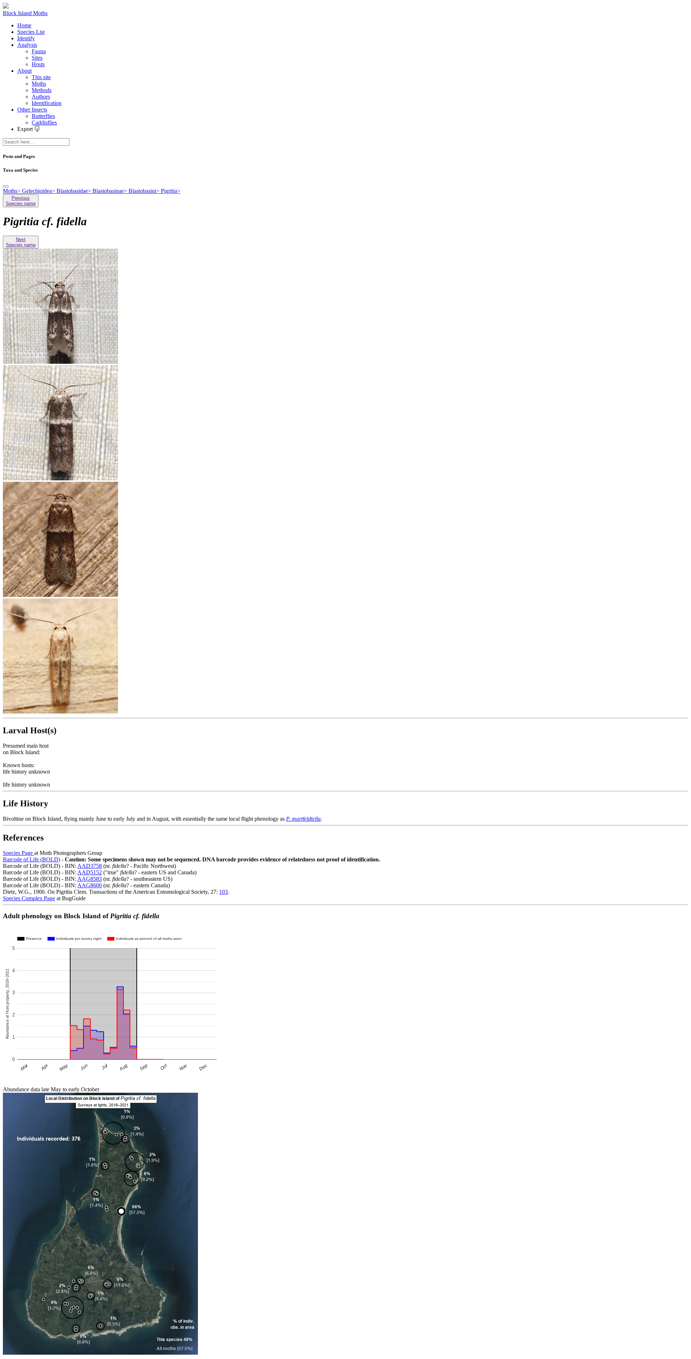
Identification (47, 103)
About (24, 71)
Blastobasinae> (110, 191)
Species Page (18, 853)
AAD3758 (89, 866)
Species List (31, 32)
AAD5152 (89, 872)
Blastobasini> (144, 191)
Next (21, 242)
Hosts (38, 64)
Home (24, 25)
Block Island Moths (25, 13)
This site (41, 77)
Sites (37, 58)
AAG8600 (89, 885)
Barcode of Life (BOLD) (31, 859)
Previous (21, 200)
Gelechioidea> (39, 191)
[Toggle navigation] (6, 186)
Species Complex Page (29, 898)
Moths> (12, 191)
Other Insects (32, 110)
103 (223, 892)
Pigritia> (170, 191)
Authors (41, 97)
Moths (39, 84)
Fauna (39, 51)
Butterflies (43, 116)
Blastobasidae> (74, 191)
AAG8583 (89, 879)
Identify (26, 38)
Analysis (27, 45)
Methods (41, 90)
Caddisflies (44, 122)
